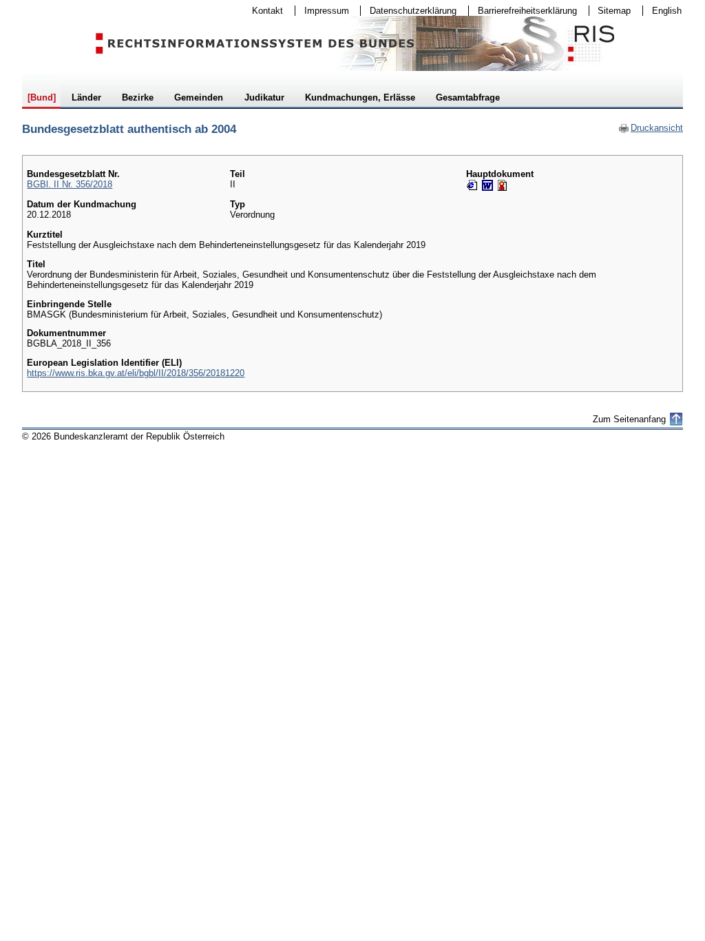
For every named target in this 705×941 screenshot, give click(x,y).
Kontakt (263, 11)
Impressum (322, 11)
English (667, 11)
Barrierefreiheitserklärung (523, 11)
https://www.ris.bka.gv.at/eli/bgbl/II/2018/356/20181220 (135, 373)
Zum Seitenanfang (629, 419)
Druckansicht (650, 128)
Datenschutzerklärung (408, 11)
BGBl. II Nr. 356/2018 (69, 184)
